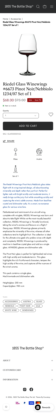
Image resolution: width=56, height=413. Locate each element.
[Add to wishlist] (51, 115)
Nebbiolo (9, 306)
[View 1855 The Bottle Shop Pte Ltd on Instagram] (25, 389)
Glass (39, 301)
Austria (27, 301)
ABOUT (6, 360)
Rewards (47, 407)
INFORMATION (10, 379)
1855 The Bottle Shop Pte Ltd (24, 397)
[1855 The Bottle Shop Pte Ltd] (19, 6)
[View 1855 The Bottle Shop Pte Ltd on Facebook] (31, 389)
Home (5, 18)
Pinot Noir (25, 306)
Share (11, 141)
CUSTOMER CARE (12, 370)
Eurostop (47, 397)
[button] (38, 7)
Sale (38, 306)
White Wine (11, 310)
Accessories (16, 18)
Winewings (28, 310)
